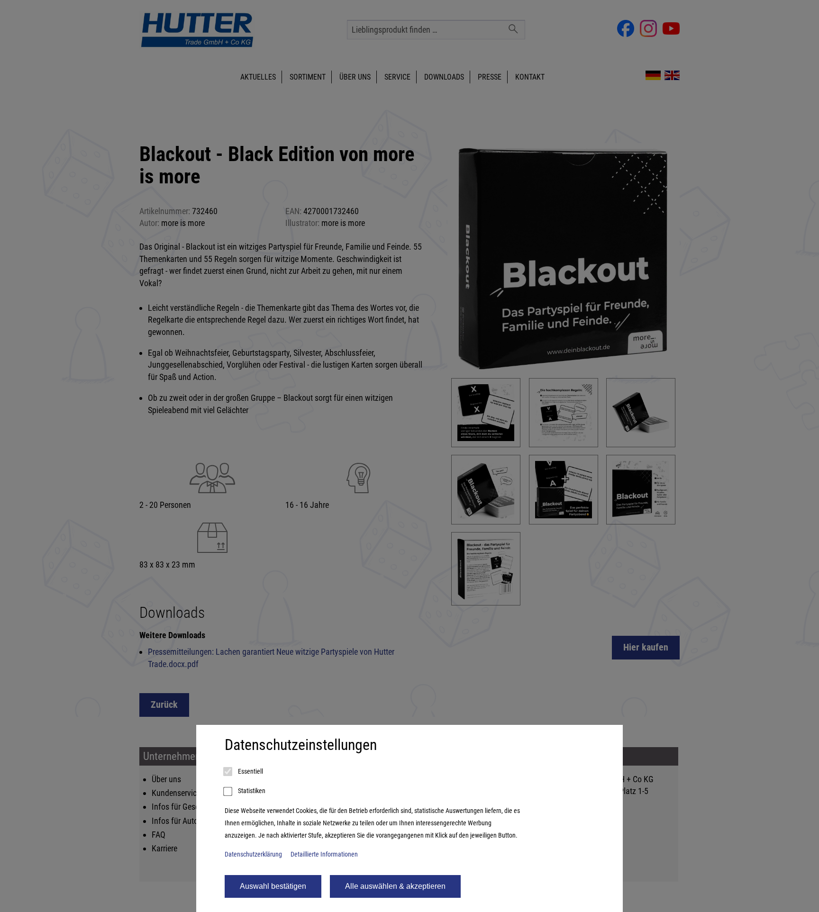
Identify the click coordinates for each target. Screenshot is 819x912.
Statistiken (251, 791)
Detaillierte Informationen (324, 854)
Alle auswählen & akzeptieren (395, 886)
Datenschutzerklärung (253, 854)
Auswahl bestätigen (273, 886)
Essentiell (250, 772)
